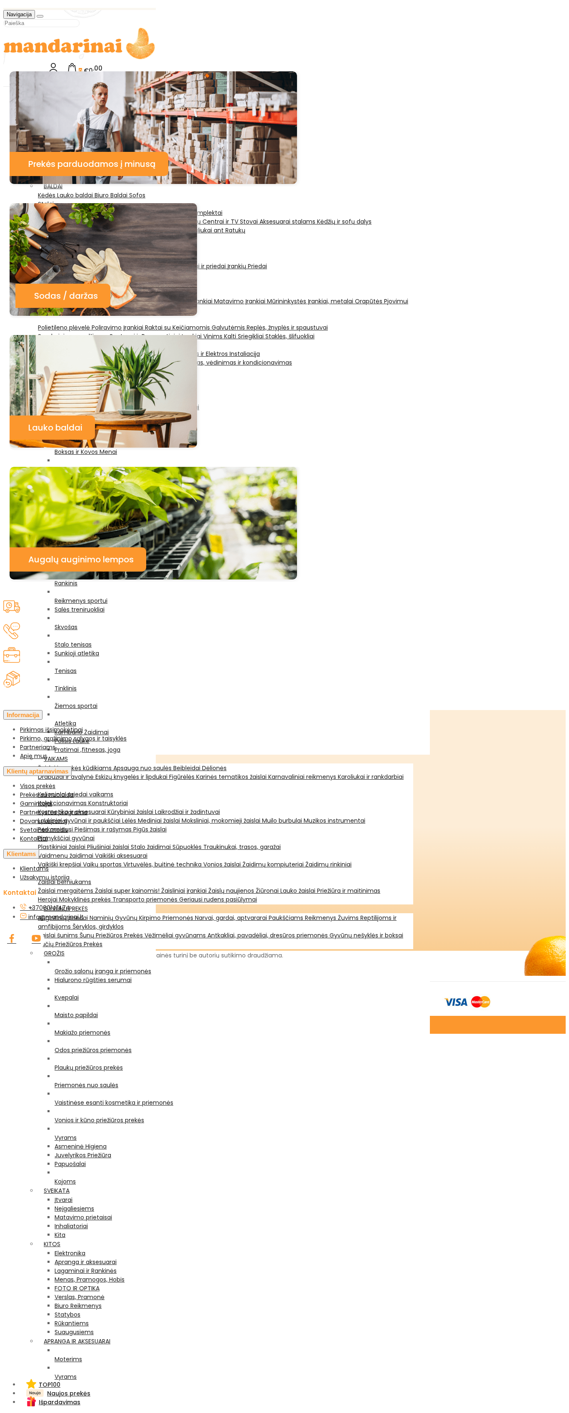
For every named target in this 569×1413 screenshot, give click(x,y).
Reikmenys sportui (81, 601)
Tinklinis (66, 688)
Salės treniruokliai (80, 609)
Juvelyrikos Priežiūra (83, 1155)
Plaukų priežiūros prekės (89, 1067)
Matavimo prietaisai (83, 1217)
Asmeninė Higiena (81, 1146)
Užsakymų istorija (45, 877)
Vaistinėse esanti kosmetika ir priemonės (114, 1102)
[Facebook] (11, 940)
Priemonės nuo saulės (86, 1085)
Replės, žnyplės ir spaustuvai (287, 327)
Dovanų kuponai (43, 821)
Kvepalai (67, 997)
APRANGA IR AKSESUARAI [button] (77, 1341)
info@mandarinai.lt (55, 917)
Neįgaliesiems (74, 1208)
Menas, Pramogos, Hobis (90, 1279)
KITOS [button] (52, 1244)
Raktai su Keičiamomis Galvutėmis (196, 327)
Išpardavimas (59, 1402)
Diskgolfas (69, 469)
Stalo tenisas (73, 644)
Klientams (21, 853)
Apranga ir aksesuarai (86, 1262)
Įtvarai (63, 1200)
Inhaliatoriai (71, 1226)
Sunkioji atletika (77, 653)
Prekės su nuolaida (47, 795)
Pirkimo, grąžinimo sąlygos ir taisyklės (73, 738)
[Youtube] (36, 940)
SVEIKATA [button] (57, 1190)
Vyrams (66, 1137)
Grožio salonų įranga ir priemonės (103, 971)
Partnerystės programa (53, 812)
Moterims (68, 1359)
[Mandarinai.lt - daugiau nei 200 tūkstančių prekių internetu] (79, 57)
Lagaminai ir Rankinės (86, 1271)
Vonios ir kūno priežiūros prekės (99, 1120)
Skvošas (66, 627)
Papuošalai (70, 1164)
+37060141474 (48, 908)
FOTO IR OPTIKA (77, 1288)
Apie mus (33, 756)
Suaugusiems (74, 1332)
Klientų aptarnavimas (37, 771)
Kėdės (47, 195)
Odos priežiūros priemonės (93, 1050)
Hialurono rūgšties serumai (93, 980)
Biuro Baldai (112, 195)
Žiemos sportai (76, 706)
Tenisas (66, 671)
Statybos (67, 1314)
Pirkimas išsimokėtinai (51, 729)
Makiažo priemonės (82, 1032)
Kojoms (65, 1181)
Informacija (23, 714)
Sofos (137, 195)
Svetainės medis (44, 830)
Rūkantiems (72, 1323)
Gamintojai (36, 803)
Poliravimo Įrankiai (118, 327)
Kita (60, 1235)
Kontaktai (33, 838)
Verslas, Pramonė (80, 1297)
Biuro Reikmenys (78, 1306)
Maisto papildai (76, 1015)
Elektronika (70, 1253)
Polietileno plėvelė (65, 327)
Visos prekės (37, 786)
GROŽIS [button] (54, 953)
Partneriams (37, 747)
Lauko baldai (76, 195)
